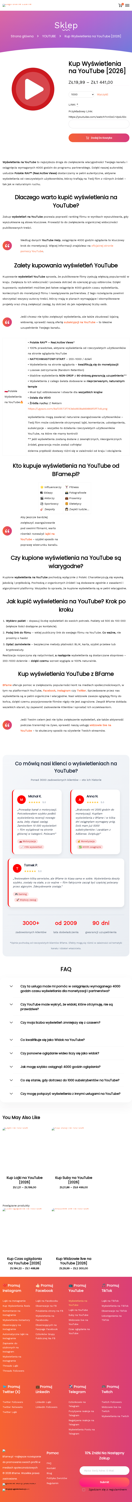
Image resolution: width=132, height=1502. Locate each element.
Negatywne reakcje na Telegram (81, 1422)
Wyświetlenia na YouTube (78, 1302)
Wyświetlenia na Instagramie (12, 1358)
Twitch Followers (112, 1402)
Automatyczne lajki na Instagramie (15, 1336)
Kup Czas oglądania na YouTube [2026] (24, 1261)
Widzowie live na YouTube (78, 1322)
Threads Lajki (10, 1365)
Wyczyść (102, 94)
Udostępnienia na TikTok (112, 1317)
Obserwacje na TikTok (114, 1310)
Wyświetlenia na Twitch (115, 1416)
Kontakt (51, 1468)
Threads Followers (13, 1370)
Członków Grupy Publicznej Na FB (45, 1336)
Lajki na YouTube (78, 1310)
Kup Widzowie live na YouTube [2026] (73, 1261)
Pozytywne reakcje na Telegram (81, 1413)
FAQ (49, 1463)
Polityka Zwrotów (57, 1478)
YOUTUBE (49, 36)
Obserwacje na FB (46, 1305)
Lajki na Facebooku (47, 1300)
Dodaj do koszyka (101, 138)
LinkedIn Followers (46, 1407)
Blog (49, 1473)
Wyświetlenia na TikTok (115, 1305)
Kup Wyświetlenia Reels (16, 1305)
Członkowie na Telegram (77, 1404)
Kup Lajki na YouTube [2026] (25, 1180)
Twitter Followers (13, 1402)
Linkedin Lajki (43, 1402)
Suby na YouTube (78, 1315)
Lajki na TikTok (110, 1300)
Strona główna (22, 36)
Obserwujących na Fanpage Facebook (47, 1327)
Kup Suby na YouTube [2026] (73, 1180)
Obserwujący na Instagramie (12, 1327)
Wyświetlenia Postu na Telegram (82, 1431)
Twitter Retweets (13, 1407)
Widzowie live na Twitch (111, 1409)
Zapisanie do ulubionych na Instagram (11, 1347)
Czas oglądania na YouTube (79, 1331)
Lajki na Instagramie (14, 1300)
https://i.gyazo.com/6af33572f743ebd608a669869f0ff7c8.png (67, 408)
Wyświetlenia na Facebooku (45, 1317)
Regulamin (52, 1483)
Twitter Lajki (10, 1412)
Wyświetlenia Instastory (16, 1320)
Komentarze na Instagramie (11, 1312)
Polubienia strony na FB (49, 1310)
